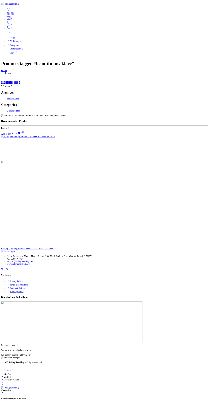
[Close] (12, 86)
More (12, 53)
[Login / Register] (8, 10)
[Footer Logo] (8, 251)
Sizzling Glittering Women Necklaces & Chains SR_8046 (27, 248)
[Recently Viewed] (9, 371)
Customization (16, 48)
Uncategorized (13, 111)
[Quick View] (22, 134)
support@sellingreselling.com (20, 261)
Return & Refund (17, 288)
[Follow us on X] (2, 269)
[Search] (8, 32)
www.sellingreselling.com (18, 264)
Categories (14, 45)
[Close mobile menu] (2, 385)
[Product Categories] (9, 14)
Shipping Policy (17, 291)
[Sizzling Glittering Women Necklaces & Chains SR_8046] (104, 191)
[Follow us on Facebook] (4, 269)
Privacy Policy (16, 281)
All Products (15, 41)
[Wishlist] (17, 134)
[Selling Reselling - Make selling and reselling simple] (10, 4)
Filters (7, 73)
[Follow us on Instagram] (6, 269)
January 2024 (13, 98)
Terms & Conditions (19, 284)
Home (12, 38)
